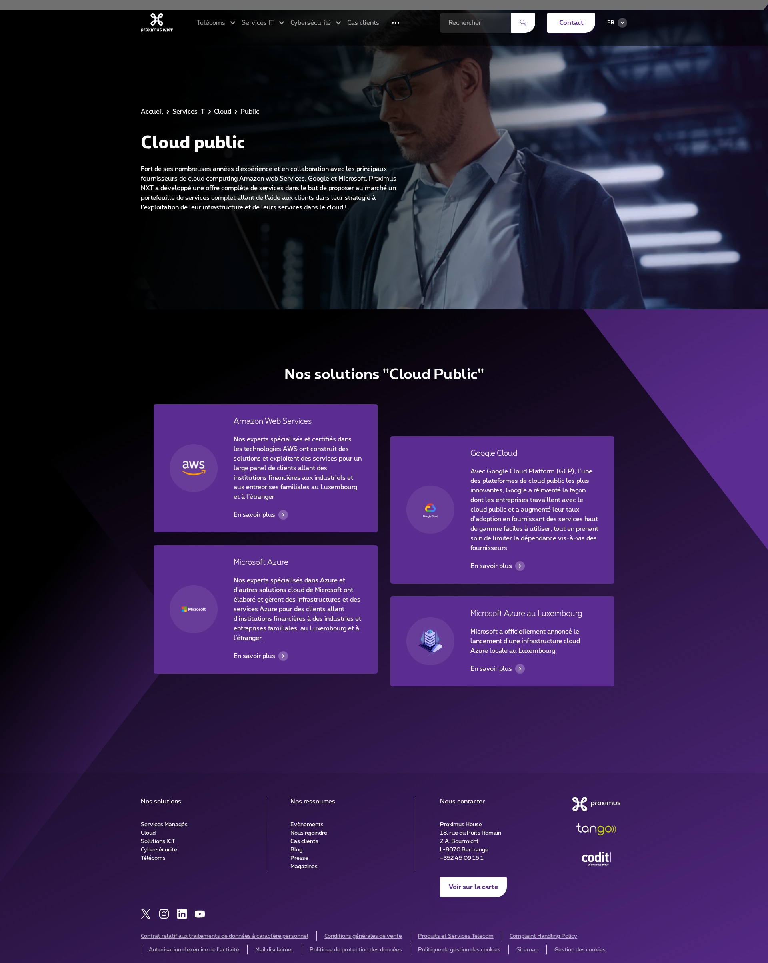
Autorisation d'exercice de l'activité (194, 950)
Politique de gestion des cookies (459, 950)
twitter (146, 914)
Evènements (307, 824)
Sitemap (527, 950)
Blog (296, 850)
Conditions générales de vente (363, 936)
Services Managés (164, 824)
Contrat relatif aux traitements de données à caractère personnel (224, 936)
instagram (164, 914)
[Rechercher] (523, 23)
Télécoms (153, 858)
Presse (299, 858)
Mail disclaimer (274, 950)
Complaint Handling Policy (543, 936)
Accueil (152, 111)
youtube (200, 914)
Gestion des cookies (580, 950)
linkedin (182, 914)
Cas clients (363, 23)
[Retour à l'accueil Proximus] (157, 22)
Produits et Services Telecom (456, 936)
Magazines (304, 866)
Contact (571, 23)
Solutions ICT (158, 841)
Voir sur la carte (473, 887)
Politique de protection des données (356, 950)
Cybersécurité (159, 850)
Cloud (148, 833)
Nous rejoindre (308, 833)
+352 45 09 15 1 (462, 858)
